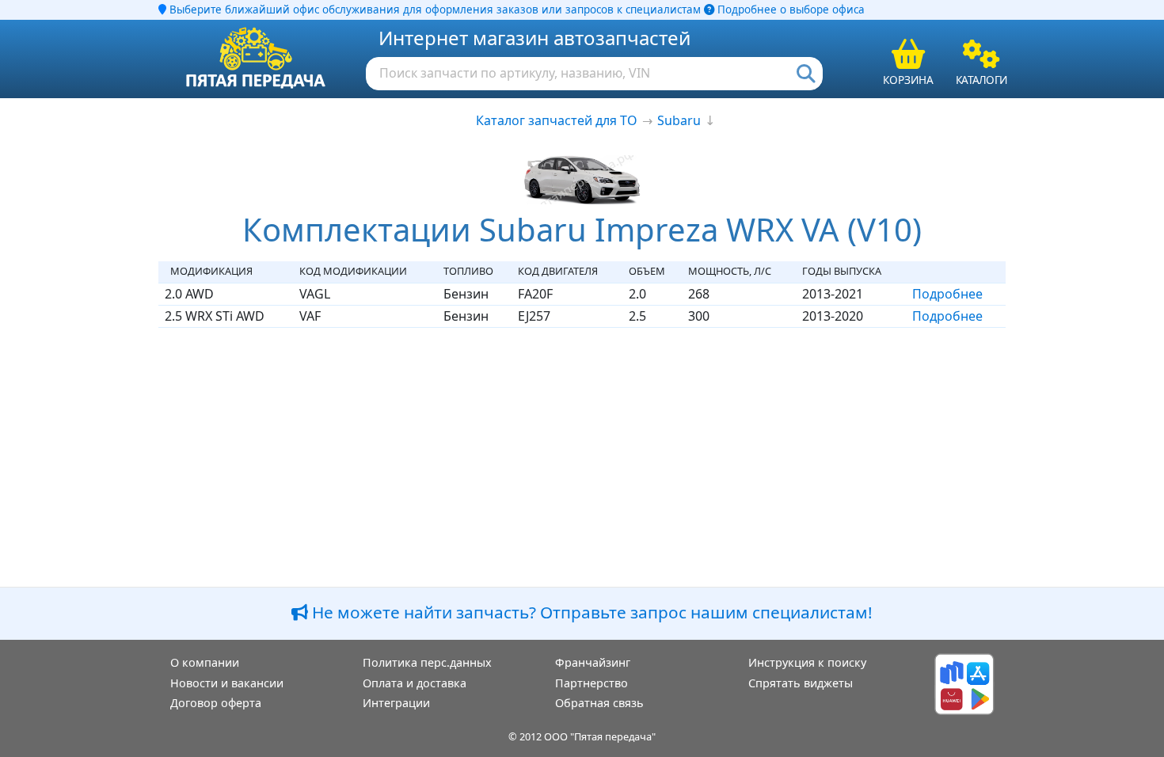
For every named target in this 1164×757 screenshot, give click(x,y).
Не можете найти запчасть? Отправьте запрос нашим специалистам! (590, 612)
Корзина (908, 79)
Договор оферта (215, 702)
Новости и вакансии (226, 682)
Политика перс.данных (427, 662)
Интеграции (396, 702)
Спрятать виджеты (800, 682)
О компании (204, 662)
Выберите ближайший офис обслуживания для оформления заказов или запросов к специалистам (433, 9)
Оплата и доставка (414, 682)
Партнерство (591, 682)
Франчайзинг (592, 662)
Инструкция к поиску (807, 662)
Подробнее (947, 293)
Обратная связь (599, 702)
